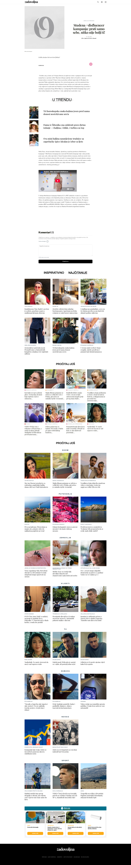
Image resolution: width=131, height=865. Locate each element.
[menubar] (101, 2)
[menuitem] (101, 2)
